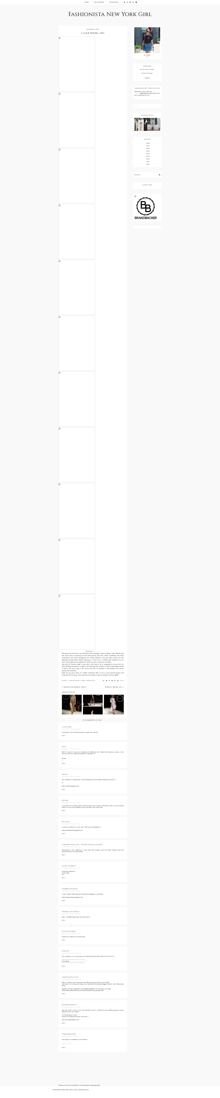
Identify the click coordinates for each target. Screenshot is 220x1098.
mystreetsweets (69, 1005)
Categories (113, 2)
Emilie (65, 774)
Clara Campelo (69, 866)
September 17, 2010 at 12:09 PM (71, 749)
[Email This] (103, 680)
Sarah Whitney (69, 931)
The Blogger (99, 2)
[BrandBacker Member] (147, 208)
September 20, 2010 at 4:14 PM (71, 1007)
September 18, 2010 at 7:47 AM (71, 868)
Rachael (66, 822)
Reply (63, 735)
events (64, 680)
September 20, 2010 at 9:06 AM (71, 953)
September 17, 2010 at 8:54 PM (71, 847)
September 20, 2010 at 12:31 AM (71, 933)
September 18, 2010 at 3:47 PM (71, 914)
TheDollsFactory (70, 977)
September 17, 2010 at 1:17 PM (71, 802)
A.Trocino (67, 727)
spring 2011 (91, 680)
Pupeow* (66, 951)
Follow (136, 106)
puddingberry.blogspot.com (78, 961)
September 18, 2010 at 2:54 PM (71, 891)
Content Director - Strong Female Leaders (82, 845)
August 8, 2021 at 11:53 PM (70, 1036)
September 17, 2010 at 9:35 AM (71, 729)
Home (87, 2)
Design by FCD (84, 1090)
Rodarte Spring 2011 (114, 687)
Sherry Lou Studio (70, 912)
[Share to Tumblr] (115, 680)
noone (65, 800)
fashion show (74, 680)
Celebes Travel (67, 1044)
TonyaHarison (69, 1034)
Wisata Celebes (67, 1043)
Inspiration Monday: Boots (74, 687)
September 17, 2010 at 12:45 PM (71, 776)
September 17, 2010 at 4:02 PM (71, 824)
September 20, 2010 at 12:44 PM (71, 979)
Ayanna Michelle (70, 889)
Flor (64, 747)
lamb (83, 680)
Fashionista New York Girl (110, 14)
